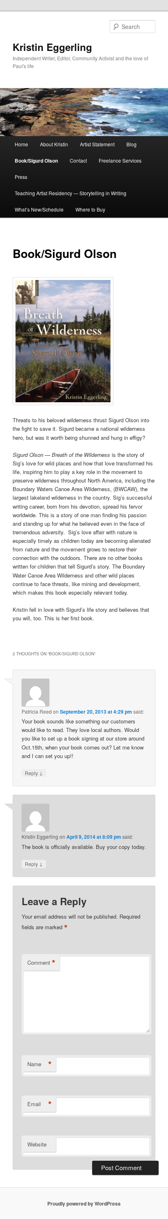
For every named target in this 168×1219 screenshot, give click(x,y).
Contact (78, 160)
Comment (41, 962)
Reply (34, 772)
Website (36, 1144)
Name (39, 1064)
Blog (131, 144)
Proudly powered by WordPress (84, 1203)
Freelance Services (120, 160)
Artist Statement (97, 144)
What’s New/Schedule (39, 209)
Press (21, 176)
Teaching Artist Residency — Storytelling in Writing (70, 193)
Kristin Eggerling (52, 47)
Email (39, 1104)
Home (21, 144)
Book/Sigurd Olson (36, 160)
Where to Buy (90, 209)
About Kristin (54, 144)
